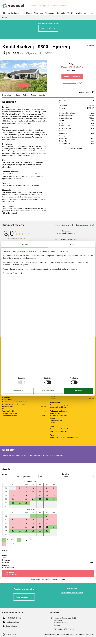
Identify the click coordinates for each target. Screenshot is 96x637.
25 (40, 499)
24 (33, 499)
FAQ (58, 634)
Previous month (18, 476)
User (91, 13)
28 (13, 503)
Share (91, 45)
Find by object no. (79, 13)
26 (47, 499)
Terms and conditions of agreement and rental (48, 579)
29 (19, 503)
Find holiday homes (11, 13)
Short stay (38, 13)
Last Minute (27, 13)
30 (26, 503)
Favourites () (63, 13)
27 (54, 499)
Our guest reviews (69, 83)
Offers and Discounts (86, 634)
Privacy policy (66, 634)
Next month (41, 476)
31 (47, 531)
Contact (47, 634)
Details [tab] (71, 244)
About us (74, 634)
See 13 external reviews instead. (66, 239)
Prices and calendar (72, 77)
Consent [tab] (24, 244)
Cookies (53, 634)
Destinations (50, 13)
